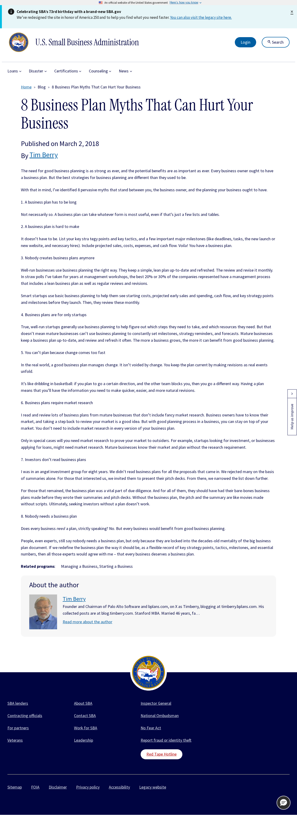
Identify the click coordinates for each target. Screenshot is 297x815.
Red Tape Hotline (161, 754)
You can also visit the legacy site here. (201, 17)
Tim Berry (43, 154)
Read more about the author (87, 621)
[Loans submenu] (20, 71)
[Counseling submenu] (110, 71)
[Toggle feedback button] (292, 393)
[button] (283, 802)
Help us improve (292, 416)
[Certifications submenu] (80, 71)
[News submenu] (131, 71)
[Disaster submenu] (45, 71)
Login (245, 42)
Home (26, 87)
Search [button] (277, 42)
